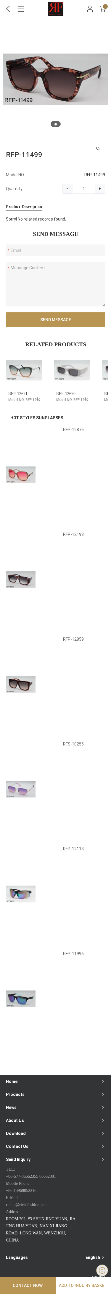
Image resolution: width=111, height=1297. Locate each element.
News (11, 1107)
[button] (55, 124)
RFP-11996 (73, 953)
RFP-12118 (73, 848)
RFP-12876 (73, 429)
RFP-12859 (73, 639)
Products (15, 1094)
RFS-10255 (73, 744)
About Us (15, 1120)
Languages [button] (53, 1257)
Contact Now (28, 1285)
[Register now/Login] (90, 8)
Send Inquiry (18, 1159)
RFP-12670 (65, 393)
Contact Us (17, 1146)
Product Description (24, 207)
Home (11, 1081)
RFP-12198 (73, 534)
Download (16, 1133)
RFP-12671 (18, 393)
